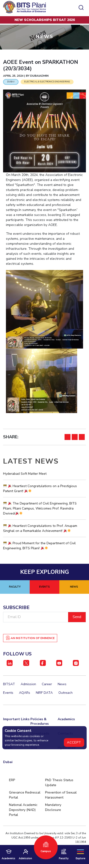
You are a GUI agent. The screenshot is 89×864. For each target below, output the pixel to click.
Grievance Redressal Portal (24, 795)
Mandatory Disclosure (53, 807)
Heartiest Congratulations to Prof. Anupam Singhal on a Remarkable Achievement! (40, 528)
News (62, 684)
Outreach (65, 692)
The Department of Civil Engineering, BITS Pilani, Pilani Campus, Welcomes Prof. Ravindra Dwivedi (40, 508)
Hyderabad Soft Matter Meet (25, 473)
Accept (74, 742)
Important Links (16, 719)
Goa (33, 747)
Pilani (7, 747)
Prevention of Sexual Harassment (61, 795)
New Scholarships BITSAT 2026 (44, 20)
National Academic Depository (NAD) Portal (23, 810)
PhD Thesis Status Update (59, 782)
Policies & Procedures (39, 721)
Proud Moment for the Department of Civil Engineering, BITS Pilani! (39, 545)
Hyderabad (66, 747)
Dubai (8, 762)
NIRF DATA (44, 692)
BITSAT (9, 684)
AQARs (24, 692)
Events (8, 692)
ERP (12, 780)
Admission (28, 684)
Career (47, 684)
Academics (66, 719)
